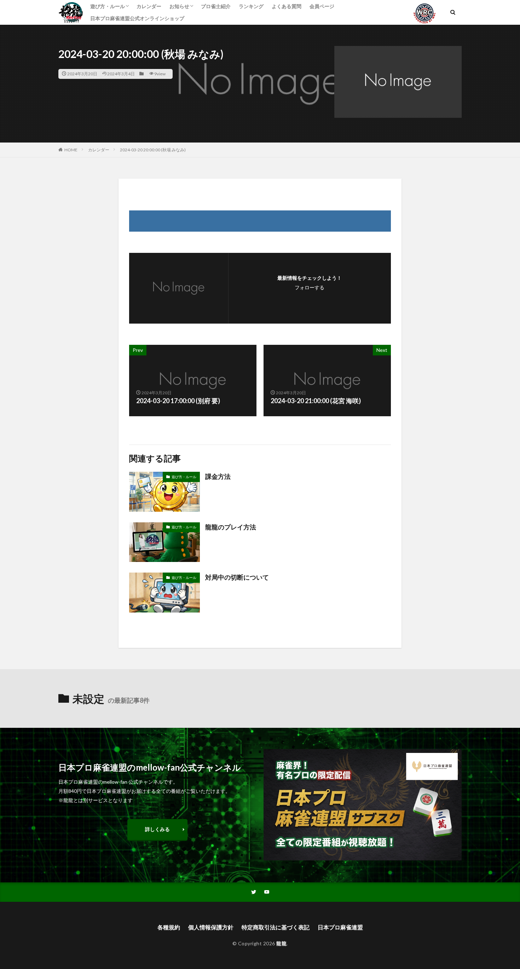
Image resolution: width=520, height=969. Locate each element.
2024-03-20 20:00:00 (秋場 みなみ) (153, 149)
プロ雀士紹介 (216, 6)
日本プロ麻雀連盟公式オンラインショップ (137, 18)
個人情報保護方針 (210, 927)
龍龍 (281, 943)
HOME (70, 149)
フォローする (309, 287)
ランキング (251, 6)
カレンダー (149, 6)
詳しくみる (157, 829)
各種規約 (168, 927)
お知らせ (179, 6)
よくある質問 (286, 6)
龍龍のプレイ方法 (230, 527)
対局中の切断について (237, 577)
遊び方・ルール (107, 6)
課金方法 (218, 476)
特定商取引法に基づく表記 (276, 927)
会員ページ (322, 6)
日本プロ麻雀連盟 (340, 927)
